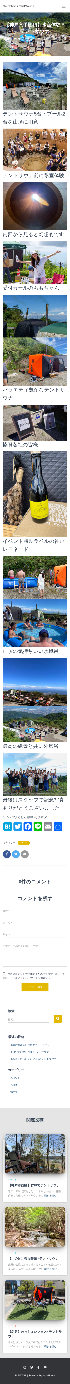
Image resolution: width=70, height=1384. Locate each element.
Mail (45, 1367)
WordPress (49, 1375)
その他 (13, 1084)
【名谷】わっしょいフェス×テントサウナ (33, 1058)
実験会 (13, 1091)
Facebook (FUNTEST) (38, 1367)
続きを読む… (51, 1195)
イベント (23, 843)
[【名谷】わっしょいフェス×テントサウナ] (35, 1299)
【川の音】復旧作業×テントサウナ (29, 1051)
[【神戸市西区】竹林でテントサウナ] (35, 1153)
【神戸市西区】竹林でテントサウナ (30, 1045)
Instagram (25, 1367)
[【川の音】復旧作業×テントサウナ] (35, 1226)
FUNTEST (20, 1375)
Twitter (32, 1367)
